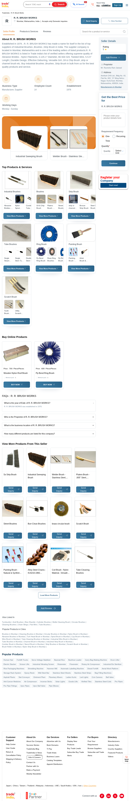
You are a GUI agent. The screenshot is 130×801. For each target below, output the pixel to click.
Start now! (113, 185)
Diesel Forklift (92, 669)
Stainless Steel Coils (103, 682)
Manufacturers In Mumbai (111, 87)
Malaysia (39, 786)
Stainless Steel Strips (82, 673)
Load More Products (49, 595)
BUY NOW (15, 385)
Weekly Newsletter (33, 774)
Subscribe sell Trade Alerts (96, 754)
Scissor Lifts (24, 664)
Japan (8, 786)
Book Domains (52, 745)
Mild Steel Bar (43, 673)
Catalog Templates (54, 760)
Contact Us (30, 762)
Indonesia (49, 786)
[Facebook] (102, 796)
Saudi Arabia (66, 786)
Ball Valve (110, 677)
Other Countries (89, 786)
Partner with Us (32, 766)
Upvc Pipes (24, 686)
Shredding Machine (35, 669)
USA (74, 786)
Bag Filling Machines (103, 673)
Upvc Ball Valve (39, 686)
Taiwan (22, 786)
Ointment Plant (39, 677)
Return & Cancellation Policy (13, 753)
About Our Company (34, 741)
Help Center (11, 744)
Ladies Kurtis (71, 677)
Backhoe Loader (75, 660)
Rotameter (62, 664)
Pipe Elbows (54, 686)
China (15, 786)
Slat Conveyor (24, 677)
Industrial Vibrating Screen (43, 664)
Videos (110, 756)
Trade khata (51, 753)
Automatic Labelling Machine (72, 669)
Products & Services (29, 31)
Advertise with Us (54, 741)
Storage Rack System (12, 673)
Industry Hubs (113, 745)
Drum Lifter (114, 660)
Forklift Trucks (22, 660)
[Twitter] (115, 796)
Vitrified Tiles (86, 682)
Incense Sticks (46, 682)
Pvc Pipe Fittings (10, 686)
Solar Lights (60, 682)
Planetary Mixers (55, 677)
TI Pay (49, 749)
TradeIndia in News (34, 753)
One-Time (107, 138)
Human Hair (8, 660)
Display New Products (72, 743)
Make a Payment (33, 770)
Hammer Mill (52, 669)
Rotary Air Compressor (91, 664)
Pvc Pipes (119, 682)
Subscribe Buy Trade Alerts (75, 754)
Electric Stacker (10, 664)
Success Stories (32, 745)
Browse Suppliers (95, 748)
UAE (57, 786)
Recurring (120, 136)
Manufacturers (114, 741)
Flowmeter (74, 664)
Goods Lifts (73, 682)
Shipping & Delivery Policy (14, 760)
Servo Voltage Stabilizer (41, 660)
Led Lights (84, 677)
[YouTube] (122, 796)
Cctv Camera (97, 677)
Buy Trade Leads (74, 748)
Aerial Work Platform (110, 669)
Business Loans (53, 756)
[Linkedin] (108, 796)
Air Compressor (30, 682)
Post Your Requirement (93, 743)
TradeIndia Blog (32, 749)
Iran (79, 786)
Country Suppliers (115, 749)
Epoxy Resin (30, 673)
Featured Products (115, 753)
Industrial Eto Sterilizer (112, 664)
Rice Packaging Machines (14, 669)
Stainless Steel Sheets (62, 673)
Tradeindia (6, 13)
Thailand (30, 786)
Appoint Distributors (54, 764)
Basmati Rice (59, 660)
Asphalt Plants (9, 677)
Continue (113, 163)
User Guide (10, 748)
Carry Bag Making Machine (96, 660)
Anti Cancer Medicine (12, 682)
